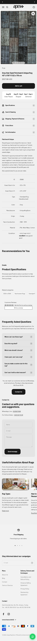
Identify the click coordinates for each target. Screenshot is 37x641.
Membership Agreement (24, 593)
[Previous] (2, 2)
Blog (3, 578)
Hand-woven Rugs (20, 293)
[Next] (34, 2)
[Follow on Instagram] (8, 614)
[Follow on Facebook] (3, 614)
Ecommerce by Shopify (26, 635)
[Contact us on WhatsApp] (32, 636)
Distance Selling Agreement (26, 584)
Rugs (3, 68)
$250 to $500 (7, 293)
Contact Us (18, 392)
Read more (5, 511)
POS (17, 635)
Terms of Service (7, 585)
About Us (5, 575)
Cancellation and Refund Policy (26, 578)
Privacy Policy (25, 589)
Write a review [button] (18, 308)
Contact (4, 582)
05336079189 (17, 411)
